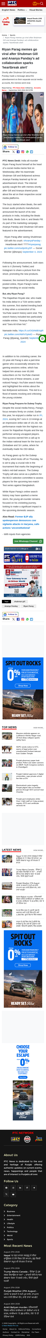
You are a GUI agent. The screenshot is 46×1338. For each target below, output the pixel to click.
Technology (12, 1231)
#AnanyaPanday (32, 240)
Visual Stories (35, 10)
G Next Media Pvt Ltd (10, 1326)
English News (8, 10)
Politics (21, 10)
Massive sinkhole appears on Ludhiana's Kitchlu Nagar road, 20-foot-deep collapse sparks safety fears (28, 736)
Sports (12, 35)
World (9, 1235)
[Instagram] (23, 152)
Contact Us (15, 1332)
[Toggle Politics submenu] (26, 10)
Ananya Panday (11, 606)
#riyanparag (34, 244)
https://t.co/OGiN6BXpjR (31, 330)
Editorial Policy (24, 1329)
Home (4, 35)
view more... (38, 728)
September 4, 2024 (32, 252)
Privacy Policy (8, 1335)
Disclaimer (26, 1332)
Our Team (35, 1332)
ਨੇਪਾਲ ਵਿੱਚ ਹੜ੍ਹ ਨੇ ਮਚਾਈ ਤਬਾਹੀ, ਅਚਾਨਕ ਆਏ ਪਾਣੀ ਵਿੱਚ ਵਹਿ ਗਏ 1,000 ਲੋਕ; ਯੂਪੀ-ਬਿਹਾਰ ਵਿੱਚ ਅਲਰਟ (29, 912)
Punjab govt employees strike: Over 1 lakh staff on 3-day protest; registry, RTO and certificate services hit (30, 802)
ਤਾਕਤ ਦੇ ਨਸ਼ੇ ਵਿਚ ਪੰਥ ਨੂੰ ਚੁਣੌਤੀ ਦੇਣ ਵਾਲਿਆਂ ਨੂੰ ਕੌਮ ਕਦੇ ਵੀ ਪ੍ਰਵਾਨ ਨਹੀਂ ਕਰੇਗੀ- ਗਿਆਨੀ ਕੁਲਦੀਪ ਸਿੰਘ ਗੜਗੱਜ (29, 924)
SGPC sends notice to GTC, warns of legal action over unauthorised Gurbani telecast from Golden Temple (28, 750)
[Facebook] (18, 152)
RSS (28, 1335)
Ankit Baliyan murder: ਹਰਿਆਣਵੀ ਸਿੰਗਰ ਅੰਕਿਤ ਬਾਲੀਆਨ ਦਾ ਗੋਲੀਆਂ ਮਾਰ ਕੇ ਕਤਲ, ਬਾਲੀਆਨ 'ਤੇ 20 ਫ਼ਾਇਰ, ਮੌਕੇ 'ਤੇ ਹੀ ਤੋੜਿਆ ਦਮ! (30, 900)
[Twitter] (13, 152)
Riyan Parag (29, 606)
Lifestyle (11, 1223)
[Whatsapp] (27, 152)
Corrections (36, 1329)
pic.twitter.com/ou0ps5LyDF (18, 248)
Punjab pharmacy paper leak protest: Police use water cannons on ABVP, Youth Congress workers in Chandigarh (30, 763)
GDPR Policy (20, 1335)
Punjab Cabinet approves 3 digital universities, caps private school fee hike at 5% (29, 776)
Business (11, 1211)
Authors (6, 1332)
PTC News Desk (19, 88)
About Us (12, 1329)
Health (10, 1219)
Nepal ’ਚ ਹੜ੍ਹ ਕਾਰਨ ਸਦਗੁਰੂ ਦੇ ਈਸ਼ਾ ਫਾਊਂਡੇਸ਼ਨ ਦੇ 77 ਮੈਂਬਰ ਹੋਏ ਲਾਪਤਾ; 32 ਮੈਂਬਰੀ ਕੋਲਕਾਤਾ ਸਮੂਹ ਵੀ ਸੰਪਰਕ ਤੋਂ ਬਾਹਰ (29, 859)
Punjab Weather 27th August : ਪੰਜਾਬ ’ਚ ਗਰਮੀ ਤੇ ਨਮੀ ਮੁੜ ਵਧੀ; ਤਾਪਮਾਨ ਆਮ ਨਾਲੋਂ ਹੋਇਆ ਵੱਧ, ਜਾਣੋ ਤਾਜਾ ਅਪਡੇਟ (28, 886)
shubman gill (19, 601)
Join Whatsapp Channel (25, 541)
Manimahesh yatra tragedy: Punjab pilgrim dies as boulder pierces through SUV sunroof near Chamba (30, 788)
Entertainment (13, 1215)
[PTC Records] (27, 1139)
